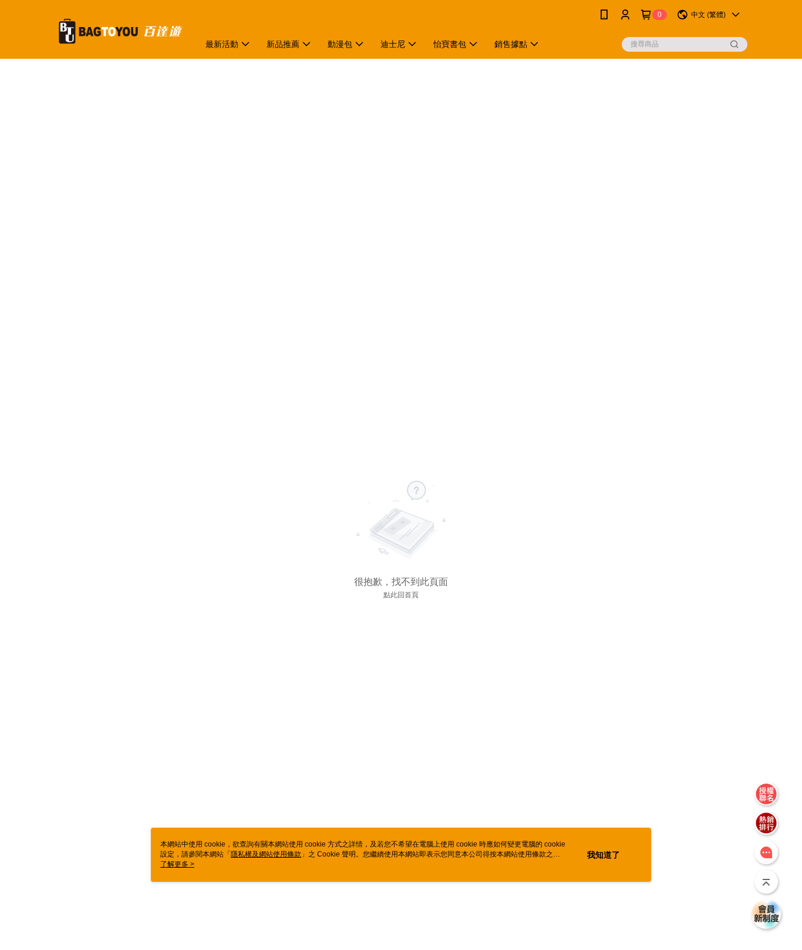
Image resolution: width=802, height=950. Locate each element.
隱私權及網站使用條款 (266, 854)
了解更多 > (177, 864)
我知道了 (603, 854)
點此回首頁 (401, 595)
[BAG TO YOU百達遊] (120, 31)
